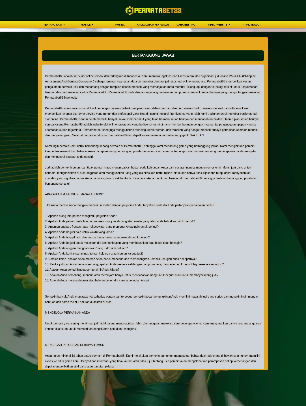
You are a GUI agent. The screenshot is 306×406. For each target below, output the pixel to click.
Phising (120, 24)
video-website (218, 24)
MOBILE (86, 24)
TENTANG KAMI (53, 24)
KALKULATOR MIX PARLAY (153, 24)
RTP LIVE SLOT (252, 24)
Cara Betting (186, 24)
